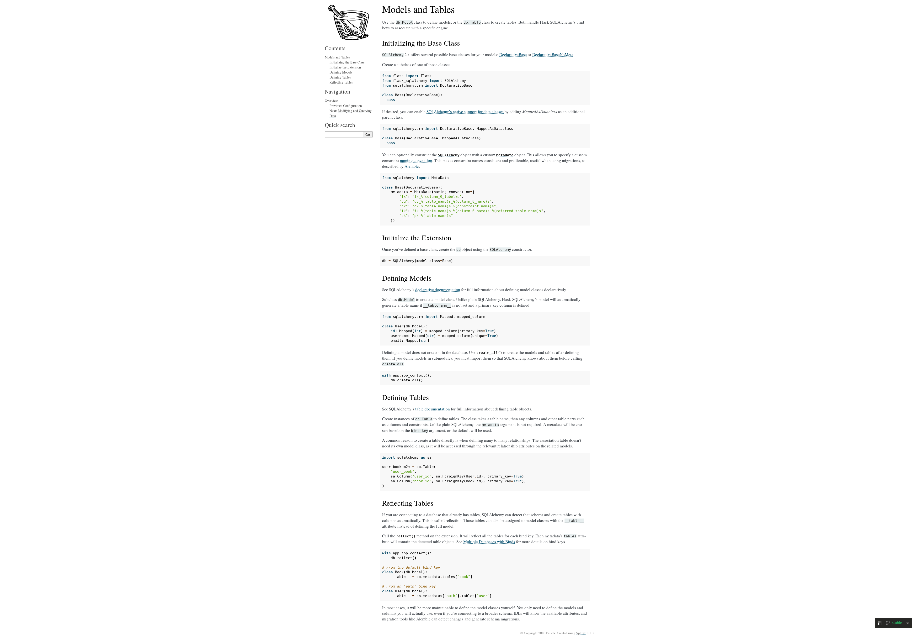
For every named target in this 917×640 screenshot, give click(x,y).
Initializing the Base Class (347, 62)
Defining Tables (340, 77)
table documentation (432, 409)
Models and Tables (337, 57)
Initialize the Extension (345, 67)
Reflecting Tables (341, 82)
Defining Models (341, 72)
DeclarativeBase (513, 54)
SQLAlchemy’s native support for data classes (465, 111)
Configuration (352, 105)
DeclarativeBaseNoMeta (552, 54)
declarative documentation (437, 289)
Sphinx (581, 633)
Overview (331, 100)
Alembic (412, 166)
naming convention (416, 160)
